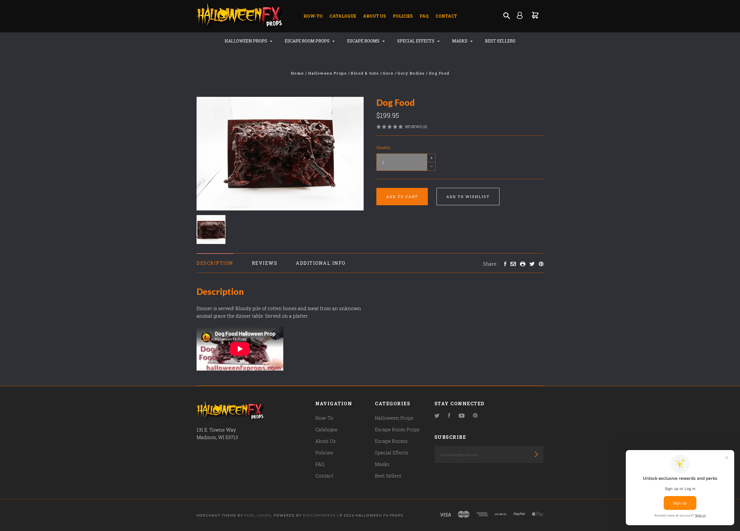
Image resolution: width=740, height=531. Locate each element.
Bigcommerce (319, 515)
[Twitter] (437, 416)
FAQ (424, 16)
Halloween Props (246, 41)
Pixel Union (257, 515)
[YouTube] (462, 416)
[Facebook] (449, 416)
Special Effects (416, 41)
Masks (460, 41)
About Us (374, 16)
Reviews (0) (416, 126)
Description (215, 263)
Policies (403, 16)
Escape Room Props (307, 41)
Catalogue (343, 16)
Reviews (265, 263)
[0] (535, 15)
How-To (313, 16)
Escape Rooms (363, 41)
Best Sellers (500, 41)
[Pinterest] (475, 416)
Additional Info (320, 263)
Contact (446, 16)
